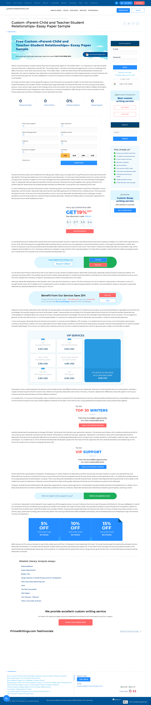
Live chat (139, 3)
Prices (65, 10)
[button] (125, 84)
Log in (138, 10)
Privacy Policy (67, 700)
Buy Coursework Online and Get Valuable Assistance (24, 676)
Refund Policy (77, 700)
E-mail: (115, 49)
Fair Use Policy (88, 700)
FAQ (86, 3)
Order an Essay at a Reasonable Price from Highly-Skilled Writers (28, 687)
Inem (23, 585)
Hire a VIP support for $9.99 (93, 467)
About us (37, 3)
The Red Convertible (28, 589)
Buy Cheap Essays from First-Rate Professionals (23, 678)
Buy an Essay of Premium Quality (55, 676)
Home (8, 3)
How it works (17, 3)
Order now (28, 3)
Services (83, 10)
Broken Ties (25, 574)
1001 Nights (25, 593)
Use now (107, 295)
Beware (63, 3)
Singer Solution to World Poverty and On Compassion (41, 578)
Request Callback (63, 264)
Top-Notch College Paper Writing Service (57, 682)
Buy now (98, 264)
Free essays (72, 3)
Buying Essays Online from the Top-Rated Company (24, 682)
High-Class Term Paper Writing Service (20, 693)
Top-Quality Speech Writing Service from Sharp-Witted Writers (28, 691)
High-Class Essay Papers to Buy (17, 684)
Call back (125, 107)
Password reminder (125, 72)
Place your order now (75, 622)
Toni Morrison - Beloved (30, 597)
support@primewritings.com (60, 260)
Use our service (80, 231)
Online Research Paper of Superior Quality (44, 684)
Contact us (93, 3)
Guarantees (55, 3)
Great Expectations (28, 570)
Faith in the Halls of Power (31, 601)
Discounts (74, 10)
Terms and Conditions (53, 700)
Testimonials (93, 10)
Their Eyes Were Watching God (33, 582)
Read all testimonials (129, 631)
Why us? (46, 3)
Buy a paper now (125, 210)
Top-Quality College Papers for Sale (18, 689)
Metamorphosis (27, 566)
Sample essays (56, 10)
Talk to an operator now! (99, 496)
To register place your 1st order (125, 75)
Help (107, 301)
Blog (80, 3)
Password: (116, 57)
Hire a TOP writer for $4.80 (92, 425)
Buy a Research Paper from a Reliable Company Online (25, 680)
